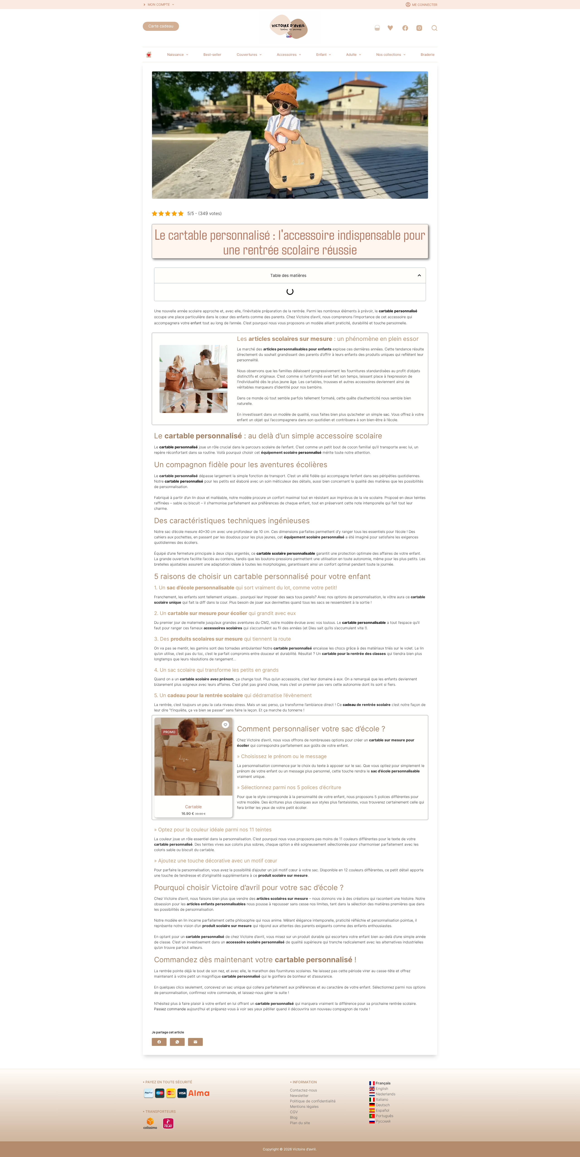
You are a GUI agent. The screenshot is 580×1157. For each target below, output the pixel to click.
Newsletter (299, 1095)
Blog (293, 1117)
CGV (294, 1112)
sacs (290, 597)
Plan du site (300, 1122)
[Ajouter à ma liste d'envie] (225, 724)
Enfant (321, 54)
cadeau (349, 704)
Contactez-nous (303, 1090)
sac (386, 414)
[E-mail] (195, 1042)
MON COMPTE (159, 4)
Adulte (351, 54)
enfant (196, 323)
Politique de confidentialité (313, 1101)
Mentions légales (304, 1106)
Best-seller (212, 54)
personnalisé (309, 452)
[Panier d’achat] (377, 28)
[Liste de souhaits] (390, 28)
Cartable (193, 806)
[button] (419, 275)
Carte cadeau (160, 26)
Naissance (175, 54)
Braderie (428, 54)
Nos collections (388, 54)
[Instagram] (419, 28)
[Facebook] (405, 28)
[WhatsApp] (177, 1042)
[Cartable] (193, 757)
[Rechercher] (434, 28)
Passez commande (170, 1009)
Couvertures (247, 54)
